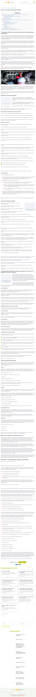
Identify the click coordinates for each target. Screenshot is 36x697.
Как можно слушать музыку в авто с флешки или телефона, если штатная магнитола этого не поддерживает (20, 645)
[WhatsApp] (20, 564)
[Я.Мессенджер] (15, 564)
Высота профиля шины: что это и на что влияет (20, 678)
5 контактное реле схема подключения (20, 635)
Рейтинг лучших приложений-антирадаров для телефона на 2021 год (20, 652)
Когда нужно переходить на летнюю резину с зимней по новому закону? (26, 580)
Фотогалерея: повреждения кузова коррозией (12, 16)
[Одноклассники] (18, 564)
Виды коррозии (7, 18)
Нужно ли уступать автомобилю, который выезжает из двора (8, 597)
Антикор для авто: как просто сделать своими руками (30, 209)
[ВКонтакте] (16, 564)
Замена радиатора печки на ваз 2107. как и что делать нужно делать (6, 281)
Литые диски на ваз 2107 (20, 662)
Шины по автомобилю (6, 103)
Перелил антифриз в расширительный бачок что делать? (26, 597)
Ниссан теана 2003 (19, 639)
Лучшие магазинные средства (8, 24)
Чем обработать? (7, 21)
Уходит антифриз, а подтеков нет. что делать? (9, 606)
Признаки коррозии (8, 17)
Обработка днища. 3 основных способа (11, 22)
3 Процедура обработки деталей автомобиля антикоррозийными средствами (15, 14)
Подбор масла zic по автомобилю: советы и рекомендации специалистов (26, 589)
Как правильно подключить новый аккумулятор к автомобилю (8, 589)
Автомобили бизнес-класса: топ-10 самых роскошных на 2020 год (20, 672)
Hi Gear (6, 25)
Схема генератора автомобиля (19, 658)
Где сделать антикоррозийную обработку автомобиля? (12, 29)
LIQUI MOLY (6, 27)
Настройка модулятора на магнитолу (20, 667)
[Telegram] (19, 564)
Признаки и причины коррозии (8, 15)
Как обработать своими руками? (10, 23)
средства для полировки (26, 259)
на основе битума (24, 409)
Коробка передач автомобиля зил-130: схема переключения (19, 683)
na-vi (6, 2)
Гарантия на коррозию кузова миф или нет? (10, 28)
